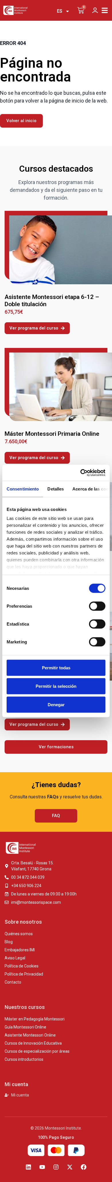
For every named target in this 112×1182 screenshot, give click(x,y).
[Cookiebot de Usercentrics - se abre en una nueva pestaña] (80, 473)
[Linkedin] (28, 1167)
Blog (9, 941)
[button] (105, 10)
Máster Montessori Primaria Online (52, 433)
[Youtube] (42, 1167)
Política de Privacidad (24, 974)
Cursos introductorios (24, 1059)
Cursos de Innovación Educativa (33, 1043)
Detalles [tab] (55, 488)
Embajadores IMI (20, 950)
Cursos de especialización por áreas (37, 1051)
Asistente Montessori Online (30, 1035)
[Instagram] (56, 1167)
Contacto (13, 982)
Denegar (56, 704)
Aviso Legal (15, 958)
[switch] (97, 606)
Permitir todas (56, 667)
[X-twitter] (70, 1167)
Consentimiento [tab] (23, 488)
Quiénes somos (19, 933)
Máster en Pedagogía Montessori (35, 1019)
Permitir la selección (56, 685)
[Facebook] (83, 1167)
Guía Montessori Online (25, 1027)
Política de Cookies (21, 966)
